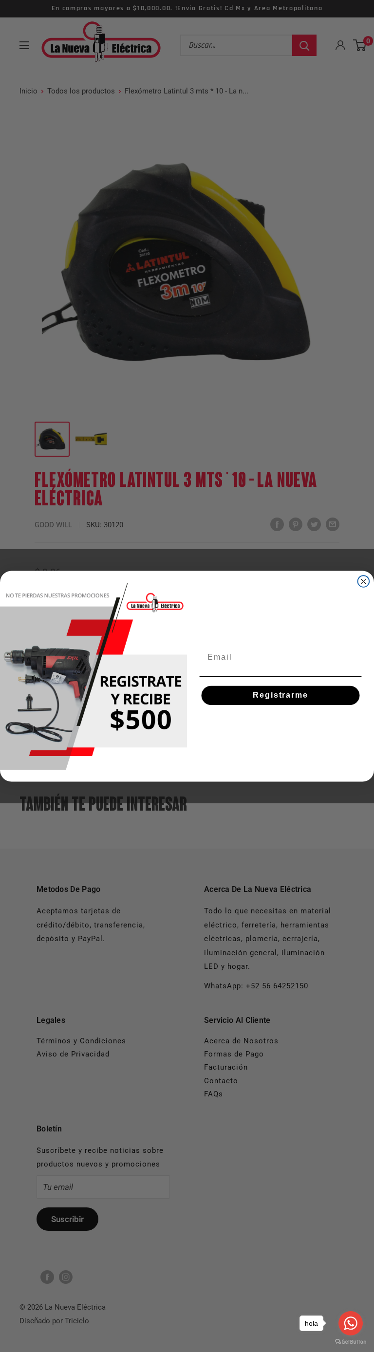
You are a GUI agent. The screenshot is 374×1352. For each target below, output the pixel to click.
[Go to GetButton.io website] (350, 1342)
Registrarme (280, 695)
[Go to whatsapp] (350, 1323)
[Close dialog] (364, 581)
